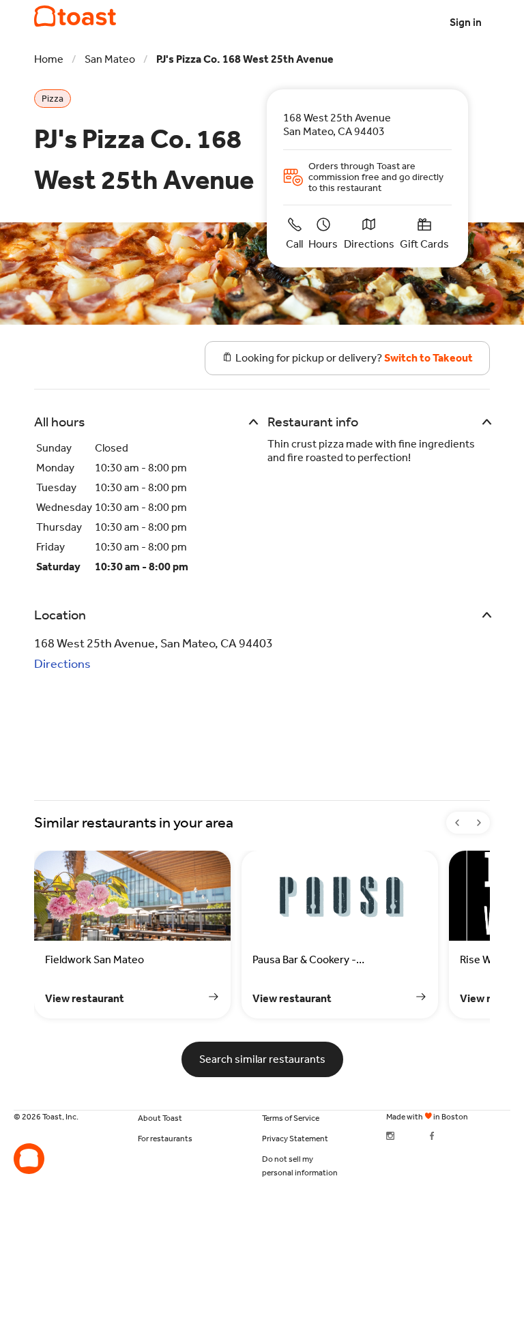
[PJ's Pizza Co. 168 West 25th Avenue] (75, 16)
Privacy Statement (295, 1138)
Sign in (466, 22)
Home (48, 59)
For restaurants (165, 1138)
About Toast (160, 1118)
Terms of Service (290, 1118)
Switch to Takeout (428, 357)
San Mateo (110, 59)
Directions (62, 663)
